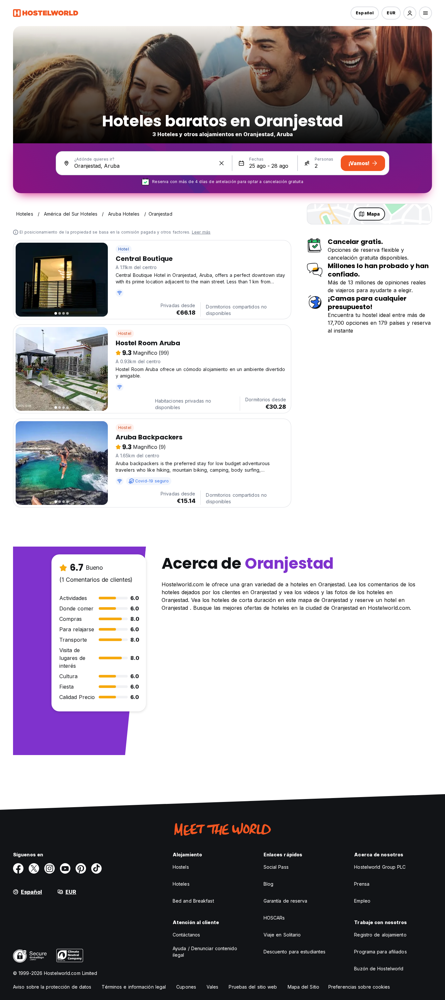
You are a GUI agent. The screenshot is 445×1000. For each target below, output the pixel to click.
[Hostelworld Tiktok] (96, 868)
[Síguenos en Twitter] (34, 868)
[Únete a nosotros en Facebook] (18, 868)
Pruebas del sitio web (253, 987)
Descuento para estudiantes (295, 951)
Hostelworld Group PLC (380, 867)
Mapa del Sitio (303, 987)
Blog (268, 884)
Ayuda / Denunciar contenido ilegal (205, 952)
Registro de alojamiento (380, 934)
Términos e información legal (134, 987)
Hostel (124, 333)
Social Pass (276, 867)
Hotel (123, 249)
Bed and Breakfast (193, 901)
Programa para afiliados (380, 951)
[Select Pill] (409, 13)
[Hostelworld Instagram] (49, 868)
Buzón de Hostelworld (378, 968)
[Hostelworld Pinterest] (81, 868)
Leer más (201, 232)
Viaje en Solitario (282, 934)
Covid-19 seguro (152, 481)
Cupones (186, 987)
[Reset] (221, 163)
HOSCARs (274, 918)
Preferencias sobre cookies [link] (359, 987)
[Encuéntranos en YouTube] (65, 868)
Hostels (181, 867)
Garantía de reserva (286, 901)
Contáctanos (186, 934)
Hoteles (181, 884)
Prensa (361, 884)
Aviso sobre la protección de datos (52, 987)
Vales (213, 987)
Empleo (362, 901)
